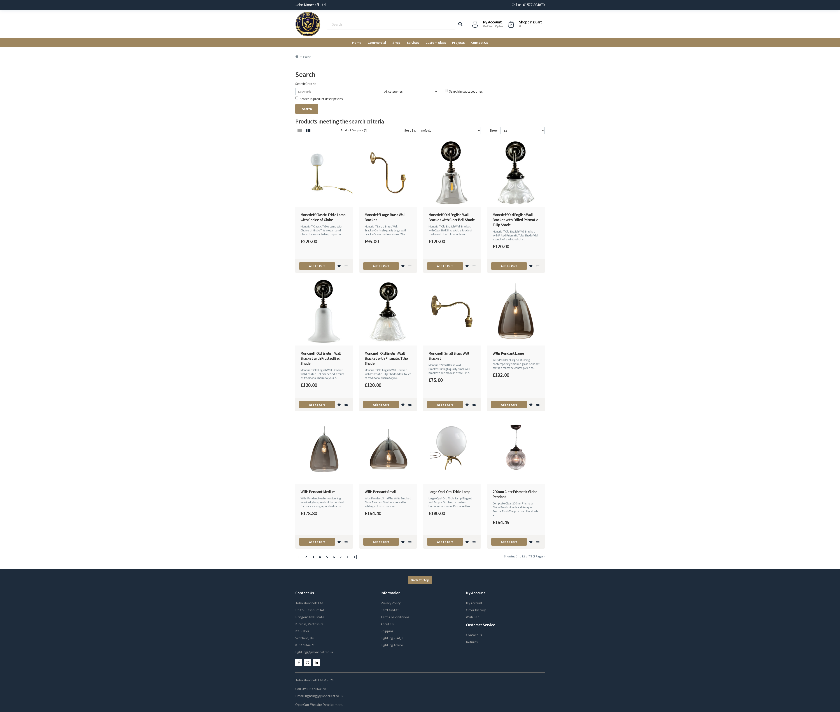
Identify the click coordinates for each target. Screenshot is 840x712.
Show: (494, 130)
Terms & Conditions (395, 617)
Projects (458, 42)
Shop (396, 42)
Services (413, 42)
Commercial (377, 42)
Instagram (307, 662)
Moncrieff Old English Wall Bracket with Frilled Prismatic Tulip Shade (515, 219)
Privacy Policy (391, 603)
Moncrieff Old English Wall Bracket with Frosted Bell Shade (321, 358)
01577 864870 (305, 645)
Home (356, 42)
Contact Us (479, 42)
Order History (476, 610)
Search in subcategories (466, 91)
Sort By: (410, 130)
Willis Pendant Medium (318, 491)
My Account (474, 603)
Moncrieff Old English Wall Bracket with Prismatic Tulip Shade (386, 358)
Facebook (298, 662)
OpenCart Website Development (319, 704)
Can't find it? (390, 610)
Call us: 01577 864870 (528, 4)
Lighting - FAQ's (392, 638)
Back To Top (420, 580)
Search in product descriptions (321, 99)
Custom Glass (435, 42)
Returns (472, 642)
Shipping (387, 631)
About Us (387, 624)
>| (355, 556)
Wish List (472, 617)
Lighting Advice (392, 645)
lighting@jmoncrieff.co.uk (314, 652)
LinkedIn (316, 662)
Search (307, 56)
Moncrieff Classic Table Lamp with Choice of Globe (323, 217)
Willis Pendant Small (380, 491)
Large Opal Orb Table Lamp (449, 491)
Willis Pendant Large (508, 353)
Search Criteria (305, 83)
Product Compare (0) (354, 130)
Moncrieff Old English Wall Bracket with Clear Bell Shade (452, 217)
